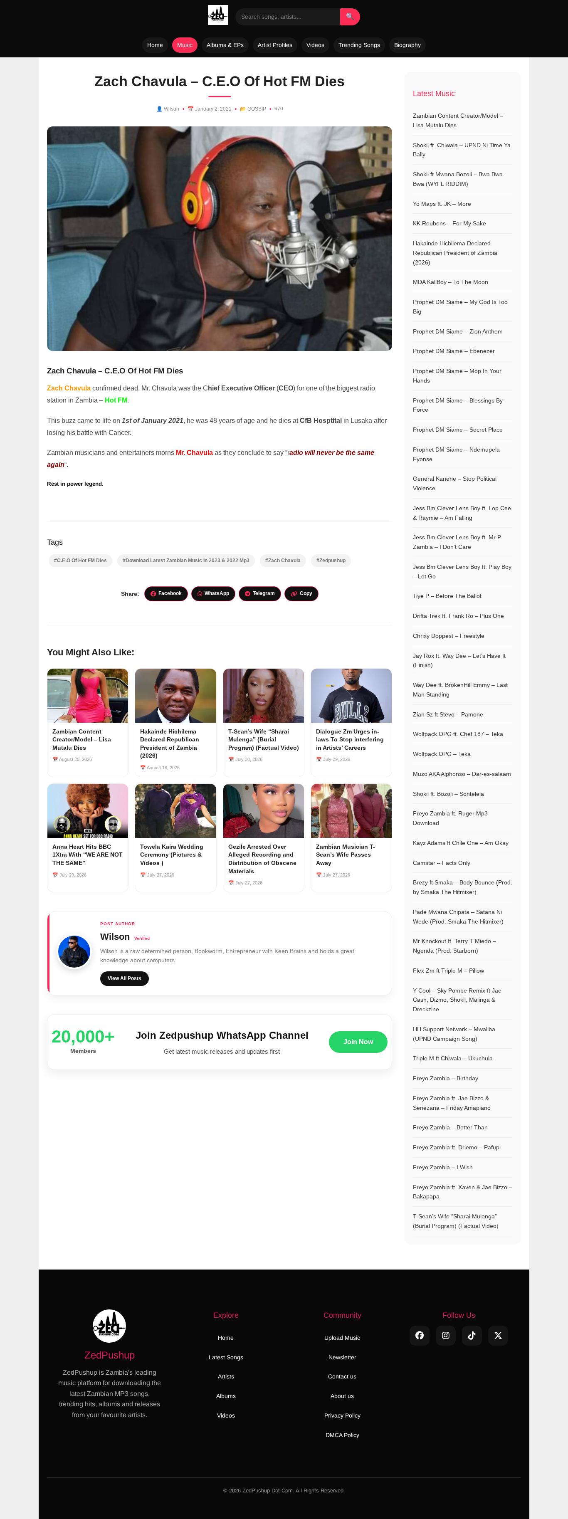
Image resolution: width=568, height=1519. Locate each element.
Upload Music (342, 1337)
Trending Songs (359, 45)
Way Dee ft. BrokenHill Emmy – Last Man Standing (460, 690)
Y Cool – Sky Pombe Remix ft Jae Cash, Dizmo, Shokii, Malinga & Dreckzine (457, 1000)
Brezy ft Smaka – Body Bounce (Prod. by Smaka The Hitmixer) (462, 887)
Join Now (358, 1041)
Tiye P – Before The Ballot (447, 596)
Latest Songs (226, 1357)
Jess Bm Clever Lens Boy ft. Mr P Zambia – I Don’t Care (457, 542)
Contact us (342, 1376)
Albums (226, 1396)
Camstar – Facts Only (441, 863)
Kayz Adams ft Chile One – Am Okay (461, 843)
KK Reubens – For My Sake (449, 223)
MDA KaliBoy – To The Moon (450, 282)
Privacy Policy (342, 1415)
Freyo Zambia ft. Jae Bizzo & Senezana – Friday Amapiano (452, 1103)
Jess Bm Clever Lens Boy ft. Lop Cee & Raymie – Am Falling (462, 513)
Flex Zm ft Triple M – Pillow (448, 970)
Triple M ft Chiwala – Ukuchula (453, 1058)
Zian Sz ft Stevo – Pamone (448, 714)
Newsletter (342, 1357)
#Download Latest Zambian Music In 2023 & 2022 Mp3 (186, 560)
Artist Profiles (275, 45)
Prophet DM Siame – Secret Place (458, 429)
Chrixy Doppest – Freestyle (448, 635)
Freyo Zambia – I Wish (443, 1167)
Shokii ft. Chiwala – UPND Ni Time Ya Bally (462, 150)
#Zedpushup (331, 560)
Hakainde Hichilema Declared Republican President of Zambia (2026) (455, 253)
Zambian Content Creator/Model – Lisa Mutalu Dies (458, 120)
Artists (226, 1376)
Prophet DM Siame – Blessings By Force (458, 405)
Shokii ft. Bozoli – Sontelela (448, 793)
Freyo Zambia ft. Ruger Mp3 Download (450, 818)
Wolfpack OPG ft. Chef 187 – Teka (458, 734)
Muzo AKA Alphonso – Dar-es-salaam (462, 774)
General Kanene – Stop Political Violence (454, 483)
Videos (315, 45)
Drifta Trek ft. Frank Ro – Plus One (458, 616)
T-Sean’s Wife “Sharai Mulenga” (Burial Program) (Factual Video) (456, 1221)
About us (342, 1396)
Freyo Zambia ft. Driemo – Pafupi (457, 1147)
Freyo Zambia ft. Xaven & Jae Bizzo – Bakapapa (462, 1192)
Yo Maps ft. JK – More (442, 203)
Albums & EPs (225, 45)
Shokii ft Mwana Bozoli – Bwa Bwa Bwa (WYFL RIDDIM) (458, 179)
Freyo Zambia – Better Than (450, 1127)
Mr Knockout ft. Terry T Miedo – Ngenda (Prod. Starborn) (454, 946)
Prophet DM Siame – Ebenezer (454, 351)
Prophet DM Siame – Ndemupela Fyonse (456, 454)
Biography (407, 45)
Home (155, 45)
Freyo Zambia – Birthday (445, 1078)
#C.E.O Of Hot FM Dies (80, 560)
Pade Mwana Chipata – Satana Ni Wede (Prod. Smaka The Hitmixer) (458, 917)
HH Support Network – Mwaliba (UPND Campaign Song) (454, 1034)
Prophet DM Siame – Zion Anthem (458, 331)
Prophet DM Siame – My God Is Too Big (460, 307)
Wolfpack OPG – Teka (442, 754)
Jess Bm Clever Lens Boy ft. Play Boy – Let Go (462, 571)
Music (185, 45)
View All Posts (124, 978)
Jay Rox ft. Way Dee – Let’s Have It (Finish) (459, 660)
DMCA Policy (342, 1435)
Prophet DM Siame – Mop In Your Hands (457, 376)
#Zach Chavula (283, 560)
